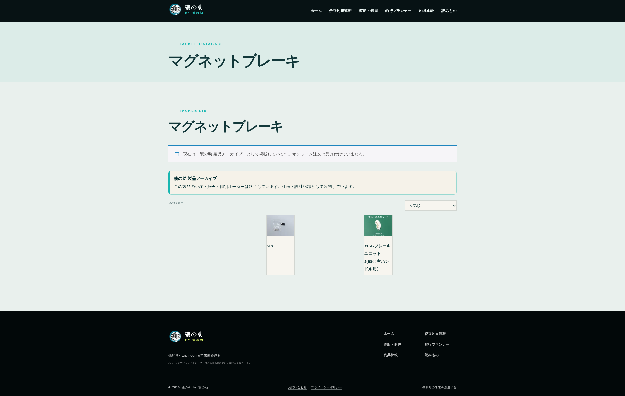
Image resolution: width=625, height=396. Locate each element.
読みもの (449, 11)
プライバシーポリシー (326, 387)
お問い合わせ (297, 387)
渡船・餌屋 (368, 11)
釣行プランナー (398, 11)
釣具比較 (426, 11)
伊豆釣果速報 (340, 11)
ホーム (316, 11)
